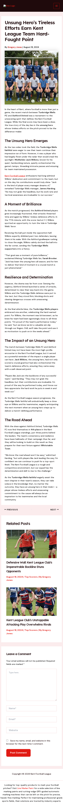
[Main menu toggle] (56, 6)
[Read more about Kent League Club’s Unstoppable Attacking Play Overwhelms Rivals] (31, 601)
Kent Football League (15, 175)
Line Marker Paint (25, 788)
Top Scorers (31, 577)
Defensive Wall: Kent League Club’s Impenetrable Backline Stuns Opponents (29, 567)
